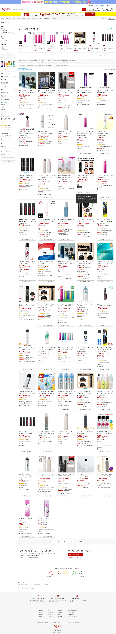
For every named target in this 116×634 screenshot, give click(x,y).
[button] (110, 6)
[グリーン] (11, 64)
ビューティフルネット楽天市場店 (27, 361)
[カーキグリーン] (14, 62)
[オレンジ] (7, 64)
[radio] (1, 28)
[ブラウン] (9, 62)
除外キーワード (4, 156)
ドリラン (42, 443)
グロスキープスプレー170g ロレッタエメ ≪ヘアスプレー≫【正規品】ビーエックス (66, 133)
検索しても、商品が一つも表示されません (30, 557)
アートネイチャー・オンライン (27, 319)
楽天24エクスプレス (24, 145)
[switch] (14, 119)
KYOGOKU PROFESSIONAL (65, 109)
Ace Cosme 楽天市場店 (45, 491)
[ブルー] (14, 64)
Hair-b (60, 143)
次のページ (80, 541)
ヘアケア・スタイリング (21, 18)
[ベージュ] (11, 62)
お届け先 (3, 104)
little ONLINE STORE (44, 236)
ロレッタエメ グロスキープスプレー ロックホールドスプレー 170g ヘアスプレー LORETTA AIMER (46, 476)
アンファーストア (24, 189)
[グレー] (4, 62)
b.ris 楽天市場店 (43, 405)
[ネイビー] (2, 66)
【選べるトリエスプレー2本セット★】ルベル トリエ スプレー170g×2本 (66, 349)
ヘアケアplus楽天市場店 (64, 405)
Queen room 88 (62, 322)
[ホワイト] (7, 62)
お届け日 (3, 109)
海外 (6, 102)
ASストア (100, 449)
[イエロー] (9, 64)
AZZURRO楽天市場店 (102, 406)
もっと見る (22, 560)
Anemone (100, 189)
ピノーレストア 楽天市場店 (26, 108)
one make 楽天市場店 (83, 487)
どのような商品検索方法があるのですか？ (30, 555)
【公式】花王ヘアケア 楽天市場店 (105, 150)
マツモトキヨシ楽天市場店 (26, 533)
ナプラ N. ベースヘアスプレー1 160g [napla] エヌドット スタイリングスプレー (27, 349)
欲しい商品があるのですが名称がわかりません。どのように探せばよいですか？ (38, 553)
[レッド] (4, 64)
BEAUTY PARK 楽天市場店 (45, 194)
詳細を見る (66, 65)
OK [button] (95, 198)
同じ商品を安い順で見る (85, 153)
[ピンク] (2, 64)
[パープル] (4, 66)
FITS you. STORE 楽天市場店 (46, 275)
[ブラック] (2, 62)
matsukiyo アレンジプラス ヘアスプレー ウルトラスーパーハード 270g (27, 520)
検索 (9, 55)
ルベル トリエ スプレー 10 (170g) (105, 175)
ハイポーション (43, 145)
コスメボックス (101, 366)
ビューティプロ (23, 234)
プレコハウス (81, 319)
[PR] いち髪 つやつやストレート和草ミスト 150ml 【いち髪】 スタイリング (27, 133)
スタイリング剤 (31, 18)
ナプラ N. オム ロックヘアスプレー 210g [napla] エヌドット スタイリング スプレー (85, 433)
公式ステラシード (102, 279)
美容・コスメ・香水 (10, 18)
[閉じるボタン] (113, 60)
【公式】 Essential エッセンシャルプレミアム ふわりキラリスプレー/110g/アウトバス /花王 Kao (105, 133)
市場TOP (3, 18)
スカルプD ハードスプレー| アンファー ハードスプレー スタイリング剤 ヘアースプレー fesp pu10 (46, 305)
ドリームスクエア (82, 150)
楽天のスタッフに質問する (75, 554)
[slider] (1, 49)
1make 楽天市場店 (102, 317)
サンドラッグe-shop (102, 234)
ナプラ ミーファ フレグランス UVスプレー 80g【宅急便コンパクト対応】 (105, 393)
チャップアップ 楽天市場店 (84, 236)
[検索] (84, 9)
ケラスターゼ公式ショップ (84, 104)
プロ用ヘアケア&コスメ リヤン (65, 361)
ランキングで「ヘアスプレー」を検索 (26, 588)
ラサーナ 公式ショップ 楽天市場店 (66, 188)
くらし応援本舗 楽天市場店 (104, 487)
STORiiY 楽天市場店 (63, 234)
